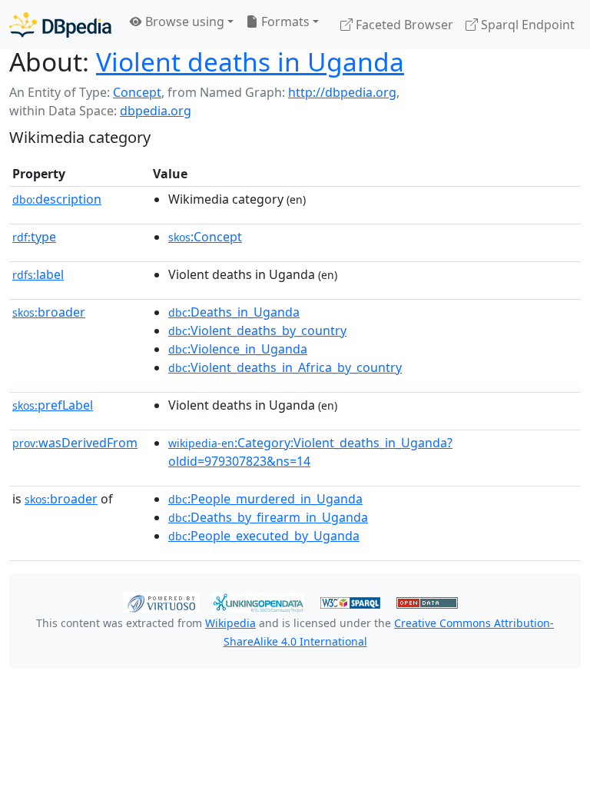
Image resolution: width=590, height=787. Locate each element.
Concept (137, 92)
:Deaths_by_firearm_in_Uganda (268, 517)
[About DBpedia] (60, 24)
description (56, 199)
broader (48, 312)
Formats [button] (284, 21)
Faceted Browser (403, 24)
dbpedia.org (155, 110)
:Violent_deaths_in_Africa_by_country (285, 367)
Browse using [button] (183, 21)
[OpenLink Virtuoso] (161, 601)
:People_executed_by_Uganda (264, 535)
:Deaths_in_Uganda (234, 312)
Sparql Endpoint (526, 24)
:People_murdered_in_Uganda (265, 498)
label (38, 274)
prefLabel (52, 405)
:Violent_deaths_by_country (257, 330)
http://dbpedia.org (342, 92)
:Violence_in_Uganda (237, 348)
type (34, 236)
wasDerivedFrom (75, 442)
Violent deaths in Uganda (250, 61)
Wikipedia (230, 623)
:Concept (205, 236)
